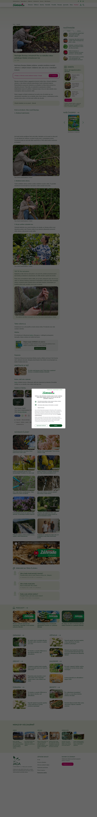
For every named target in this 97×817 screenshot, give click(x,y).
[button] (48, 408)
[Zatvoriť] (55, 389)
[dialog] (48, 408)
